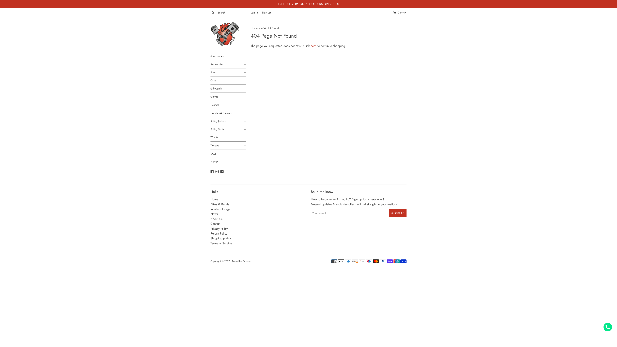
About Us (216, 219)
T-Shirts (214, 137)
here (314, 46)
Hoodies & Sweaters (221, 113)
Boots (228, 72)
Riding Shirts (228, 129)
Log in (254, 12)
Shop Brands (228, 56)
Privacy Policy (219, 229)
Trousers (228, 145)
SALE (213, 154)
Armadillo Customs (241, 261)
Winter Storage (220, 209)
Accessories (228, 64)
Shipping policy (220, 238)
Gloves (228, 96)
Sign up (266, 12)
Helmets (214, 105)
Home (214, 199)
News (214, 214)
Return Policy (218, 233)
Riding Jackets (228, 121)
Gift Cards (216, 88)
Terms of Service (221, 243)
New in (214, 162)
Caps (213, 80)
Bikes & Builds (219, 204)
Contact (215, 224)
